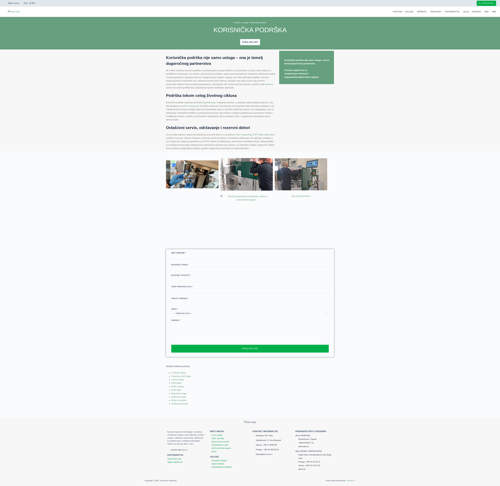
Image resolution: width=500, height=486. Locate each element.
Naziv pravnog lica (182, 287)
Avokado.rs (350, 480)
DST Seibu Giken (261, 135)
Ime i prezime (178, 253)
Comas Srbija (177, 380)
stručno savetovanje (190, 106)
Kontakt (476, 12)
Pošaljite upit (250, 348)
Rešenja (421, 12)
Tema (174, 309)
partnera (269, 84)
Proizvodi (435, 12)
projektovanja (209, 102)
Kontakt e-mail (180, 265)
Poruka (175, 320)
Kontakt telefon (181, 275)
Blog (466, 12)
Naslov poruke (180, 298)
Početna (397, 12)
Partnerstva (452, 12)
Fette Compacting (243, 135)
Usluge (409, 12)
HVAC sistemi (177, 386)
